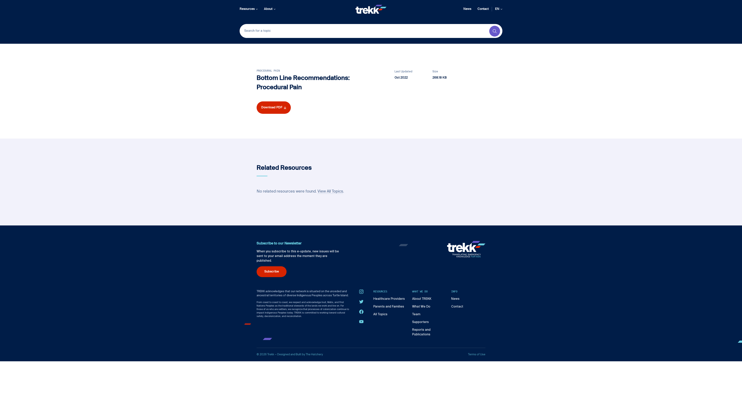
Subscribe (271, 271)
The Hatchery (314, 354)
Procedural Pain (268, 70)
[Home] (371, 9)
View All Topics (330, 192)
